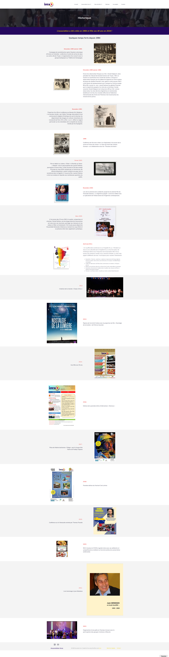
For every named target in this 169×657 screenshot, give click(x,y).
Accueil (76, 4)
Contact (123, 4)
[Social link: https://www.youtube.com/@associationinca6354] (58, 644)
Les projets (115, 4)
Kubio (100, 648)
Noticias (107, 4)
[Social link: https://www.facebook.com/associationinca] (55, 644)
